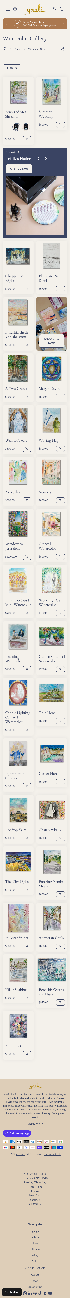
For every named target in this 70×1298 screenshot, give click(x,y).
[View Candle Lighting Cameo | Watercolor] (18, 693)
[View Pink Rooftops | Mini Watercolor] (18, 580)
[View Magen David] (52, 369)
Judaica (35, 1237)
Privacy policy (35, 1286)
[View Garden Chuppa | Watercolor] (52, 636)
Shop (17, 49)
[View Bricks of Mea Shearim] (18, 92)
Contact (35, 1274)
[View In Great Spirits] (18, 918)
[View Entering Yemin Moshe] (52, 862)
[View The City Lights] (18, 862)
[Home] (35, 8)
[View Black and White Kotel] (52, 256)
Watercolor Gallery (38, 49)
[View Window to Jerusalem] (18, 524)
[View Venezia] (52, 472)
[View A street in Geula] (52, 918)
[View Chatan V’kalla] (52, 810)
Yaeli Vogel (20, 1154)
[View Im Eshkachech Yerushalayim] (18, 312)
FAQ (35, 1280)
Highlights (35, 1231)
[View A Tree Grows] (18, 369)
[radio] (16, 127)
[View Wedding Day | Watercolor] (52, 580)
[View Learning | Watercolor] (18, 636)
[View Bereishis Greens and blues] (52, 970)
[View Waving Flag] (52, 420)
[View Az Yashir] (18, 472)
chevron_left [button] (6, 24)
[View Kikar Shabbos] (18, 970)
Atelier (35, 1261)
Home (35, 1243)
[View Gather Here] (52, 754)
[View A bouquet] (18, 1026)
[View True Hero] (52, 693)
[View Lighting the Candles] (18, 754)
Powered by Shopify (52, 1154)
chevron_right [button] (63, 24)
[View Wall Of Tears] (18, 420)
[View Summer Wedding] (52, 92)
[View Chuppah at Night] (18, 256)
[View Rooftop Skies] (18, 810)
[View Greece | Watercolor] (52, 524)
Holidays (35, 1255)
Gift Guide (35, 1249)
